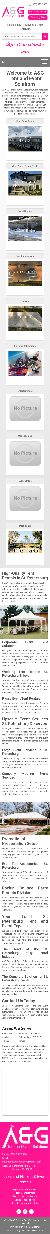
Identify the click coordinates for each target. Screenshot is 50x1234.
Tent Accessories (25, 256)
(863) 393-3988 (39, 4)
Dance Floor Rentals (25, 1199)
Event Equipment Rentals (25, 1203)
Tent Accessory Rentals (25, 1196)
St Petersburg (25, 1037)
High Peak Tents (25, 121)
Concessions (25, 436)
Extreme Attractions (25, 346)
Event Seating (25, 211)
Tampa (22, 1041)
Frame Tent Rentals (25, 1192)
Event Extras (25, 481)
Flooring (25, 301)
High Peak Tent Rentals (25, 1189)
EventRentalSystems (30, 1227)
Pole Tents (25, 526)
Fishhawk (8, 1033)
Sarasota (23, 1033)
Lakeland (8, 1037)
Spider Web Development (32, 1231)
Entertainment (25, 391)
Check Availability (37, 11)
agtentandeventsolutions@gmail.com (21, 1161)
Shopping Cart (38, 17)
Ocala (6, 1041)
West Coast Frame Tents (25, 166)
